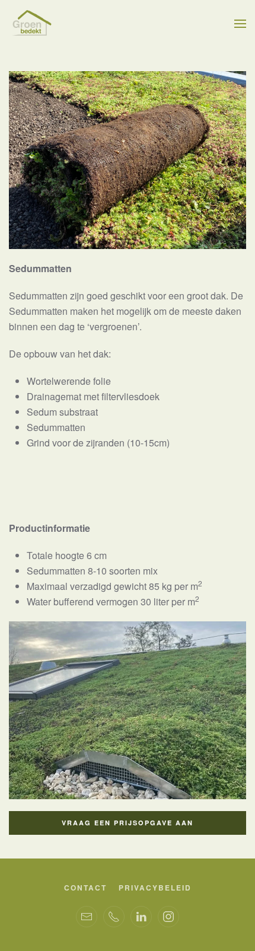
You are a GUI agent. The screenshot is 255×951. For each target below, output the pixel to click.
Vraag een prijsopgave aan (127, 822)
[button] (240, 23)
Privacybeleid (155, 887)
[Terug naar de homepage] (31, 23)
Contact (85, 887)
